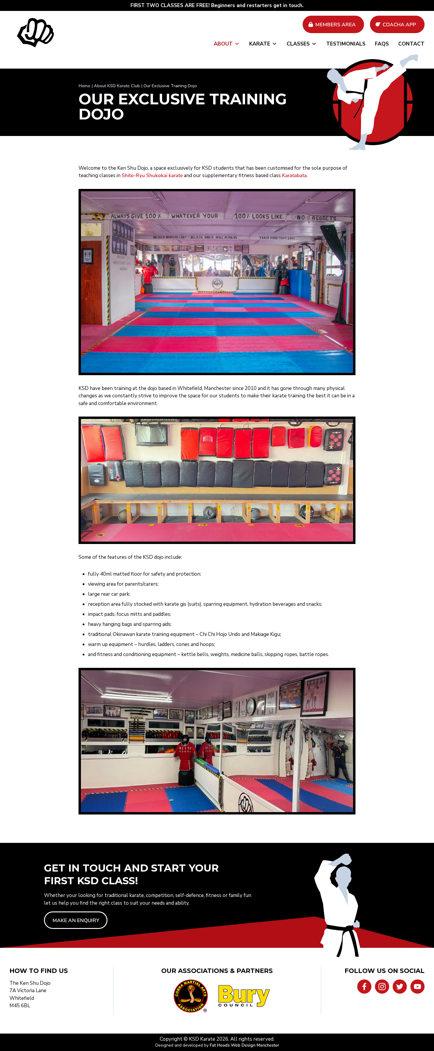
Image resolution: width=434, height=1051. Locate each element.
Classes (298, 43)
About (223, 43)
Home (84, 86)
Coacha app (399, 24)
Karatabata (294, 175)
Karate (259, 43)
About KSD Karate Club (117, 86)
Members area (335, 24)
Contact (411, 43)
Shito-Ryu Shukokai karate (152, 175)
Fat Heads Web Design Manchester (244, 1045)
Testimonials (346, 43)
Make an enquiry (76, 920)
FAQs (382, 43)
